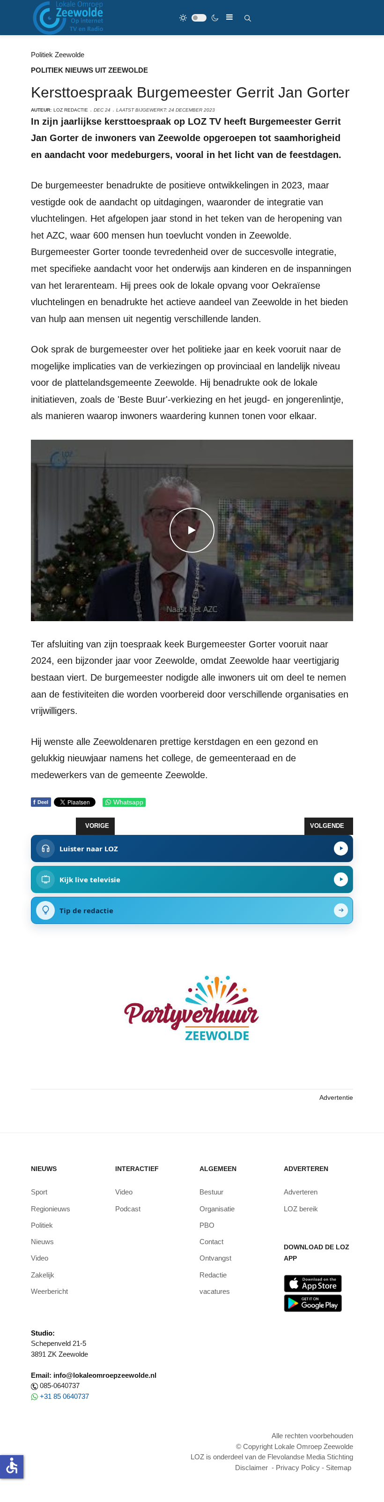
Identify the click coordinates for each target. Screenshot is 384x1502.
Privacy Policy (298, 1468)
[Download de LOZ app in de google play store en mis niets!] (313, 1303)
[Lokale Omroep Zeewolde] (69, 17)
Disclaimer (251, 1468)
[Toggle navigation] (229, 17)
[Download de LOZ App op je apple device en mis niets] (313, 1283)
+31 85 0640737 (64, 1396)
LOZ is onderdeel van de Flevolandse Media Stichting (272, 1457)
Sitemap (338, 1468)
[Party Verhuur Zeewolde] (192, 1018)
